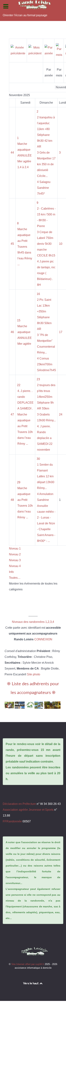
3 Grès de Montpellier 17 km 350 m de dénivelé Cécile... (46, 164)
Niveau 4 (15, 566)
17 (60, 332)
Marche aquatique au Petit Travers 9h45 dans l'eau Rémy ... (24, 247)
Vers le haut (31, 983)
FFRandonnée (12, 821)
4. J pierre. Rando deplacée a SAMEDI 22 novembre (44, 438)
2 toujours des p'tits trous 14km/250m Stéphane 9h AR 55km (46, 397)
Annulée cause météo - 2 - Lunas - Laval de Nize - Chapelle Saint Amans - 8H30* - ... (46, 523)
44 (12, 152)
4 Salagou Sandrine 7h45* (43, 187)
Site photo (33, 674)
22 (18, 385)
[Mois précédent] (34, 50)
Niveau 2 (15, 554)
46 (12, 332)
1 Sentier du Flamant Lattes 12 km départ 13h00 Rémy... (45, 476)
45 (12, 243)
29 (18, 482)
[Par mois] (59, 50)
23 (38, 379)
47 (12, 414)
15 (18, 320)
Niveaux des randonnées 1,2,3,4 (33, 621)
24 (60, 414)
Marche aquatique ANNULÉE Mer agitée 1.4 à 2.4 (24, 155)
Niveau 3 (15, 560)
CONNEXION (43, 639)
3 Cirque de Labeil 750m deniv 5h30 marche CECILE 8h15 (46, 244)
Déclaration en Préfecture (19, 803)
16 (38, 293)
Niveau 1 (15, 548)
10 (60, 243)
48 (12, 499)
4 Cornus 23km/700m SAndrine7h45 (46, 364)
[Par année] (49, 50)
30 (38, 458)
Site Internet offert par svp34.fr (28, 964)
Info (11, 571)
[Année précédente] (18, 50)
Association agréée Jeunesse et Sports (28, 809)
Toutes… (15, 577)
